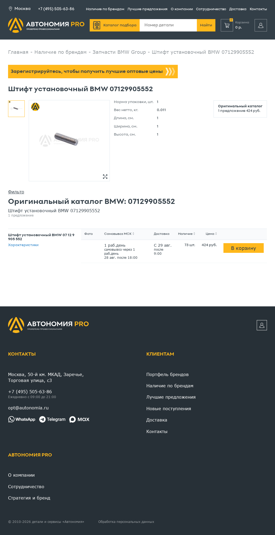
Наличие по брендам (105, 9)
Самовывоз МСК (118, 234)
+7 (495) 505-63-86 (56, 9)
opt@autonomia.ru (28, 407)
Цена (210, 234)
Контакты (258, 9)
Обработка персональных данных (126, 522)
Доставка (238, 9)
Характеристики (23, 245)
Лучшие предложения (148, 9)
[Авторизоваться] (261, 25)
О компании (182, 9)
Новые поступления (168, 408)
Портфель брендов (167, 374)
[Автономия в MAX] (79, 419)
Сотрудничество (211, 9)
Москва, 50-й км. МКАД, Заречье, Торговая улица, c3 (46, 377)
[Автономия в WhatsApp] (21, 419)
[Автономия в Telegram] (52, 419)
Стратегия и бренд (29, 497)
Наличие (185, 234)
